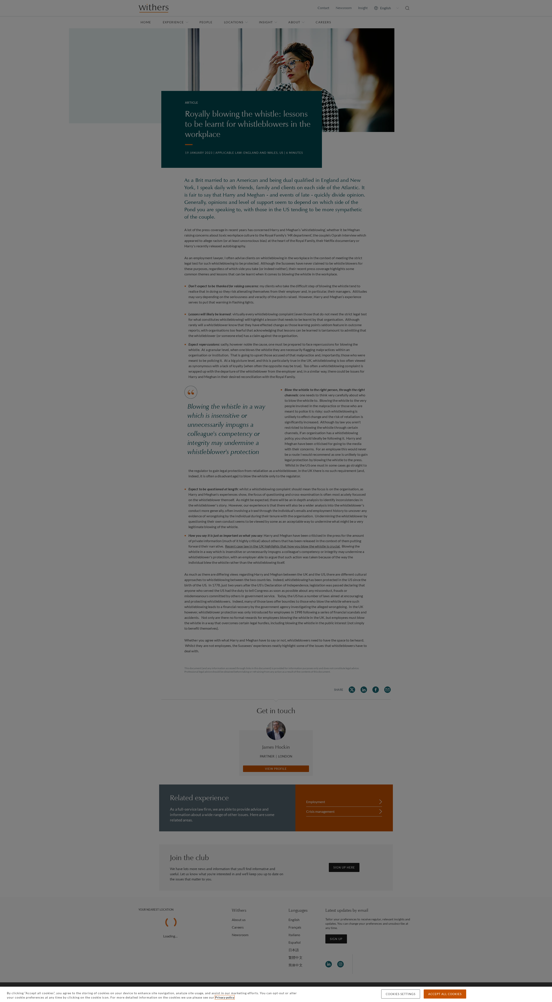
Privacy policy (224, 997)
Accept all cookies (445, 994)
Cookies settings (401, 994)
